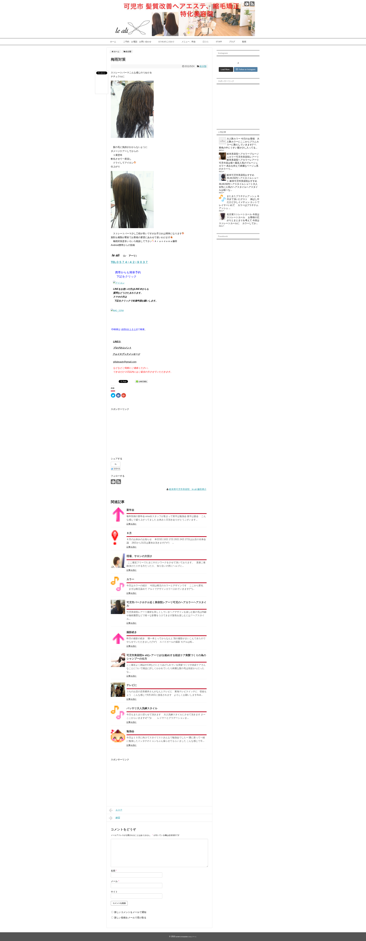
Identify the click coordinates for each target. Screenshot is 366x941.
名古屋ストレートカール (239, 214)
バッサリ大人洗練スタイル (142, 708)
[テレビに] (118, 690)
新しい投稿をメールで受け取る (130, 917)
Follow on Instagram (247, 69)
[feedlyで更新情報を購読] (246, 3)
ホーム (113, 41)
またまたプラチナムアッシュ (241, 196)
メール (115, 881)
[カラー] (118, 584)
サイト (114, 892)
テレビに (132, 685)
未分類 (203, 66)
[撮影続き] (118, 637)
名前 (114, 870)
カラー (130, 579)
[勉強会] (118, 736)
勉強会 (130, 731)
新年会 (130, 509)
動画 (244, 41)
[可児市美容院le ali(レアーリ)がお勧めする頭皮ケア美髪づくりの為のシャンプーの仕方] (118, 660)
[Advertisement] (135, 431)
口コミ (206, 41)
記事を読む (132, 524)
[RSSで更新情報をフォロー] (252, 3)
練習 (118, 817)
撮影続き (132, 632)
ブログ (232, 41)
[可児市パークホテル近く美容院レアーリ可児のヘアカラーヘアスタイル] (118, 607)
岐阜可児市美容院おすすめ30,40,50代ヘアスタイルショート (242, 178)
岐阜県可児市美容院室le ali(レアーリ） (186, 936)
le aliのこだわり (166, 41)
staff (219, 41)
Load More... (226, 69)
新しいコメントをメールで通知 (130, 912)
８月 (129, 533)
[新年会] (118, 514)
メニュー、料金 (189, 41)
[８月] (118, 538)
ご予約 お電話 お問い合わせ (137, 41)
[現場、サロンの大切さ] (118, 561)
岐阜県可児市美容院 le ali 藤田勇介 (187, 489)
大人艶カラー (233, 138)
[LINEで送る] (141, 382)
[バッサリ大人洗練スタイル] (118, 713)
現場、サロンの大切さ (139, 556)
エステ (119, 810)
